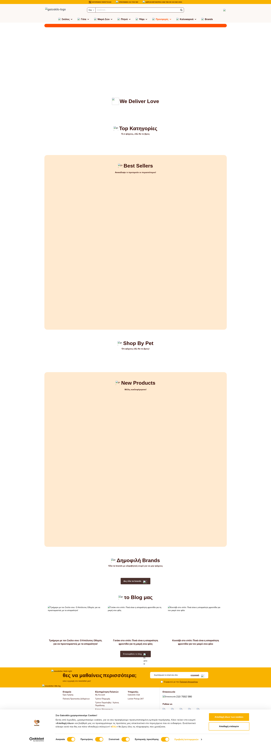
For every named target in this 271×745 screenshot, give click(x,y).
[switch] (99, 739)
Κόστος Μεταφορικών (104, 709)
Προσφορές (162, 19)
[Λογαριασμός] (219, 10)
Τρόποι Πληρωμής (102, 699)
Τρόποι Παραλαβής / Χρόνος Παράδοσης (107, 704)
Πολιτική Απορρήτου (189, 682)
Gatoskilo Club (134, 695)
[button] (181, 10)
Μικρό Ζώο (104, 19)
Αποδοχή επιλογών (229, 726)
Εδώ (114, 726)
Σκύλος (66, 19)
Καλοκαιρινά (186, 19)
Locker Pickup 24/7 (136, 699)
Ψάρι (141, 19)
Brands (209, 19)
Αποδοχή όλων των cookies (229, 717)
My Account (100, 695)
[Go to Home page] (58, 10)
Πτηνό (124, 19)
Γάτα (83, 19)
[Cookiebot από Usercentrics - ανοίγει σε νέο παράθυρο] (36, 739)
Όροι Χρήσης (68, 695)
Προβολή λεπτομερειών (186, 739)
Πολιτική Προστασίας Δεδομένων (76, 699)
